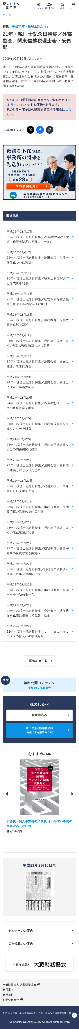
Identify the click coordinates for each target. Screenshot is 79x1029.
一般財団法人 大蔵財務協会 (19, 984)
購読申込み (49, 8)
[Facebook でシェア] (40, 130)
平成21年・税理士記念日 (29, 26)
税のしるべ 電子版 (11, 5)
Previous (6, 794)
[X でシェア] (30, 130)
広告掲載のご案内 (20, 943)
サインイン (38, 8)
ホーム (7, 14)
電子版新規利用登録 (39, 730)
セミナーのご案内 (20, 930)
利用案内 (8, 989)
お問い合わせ (11, 999)
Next (72, 794)
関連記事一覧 (38, 660)
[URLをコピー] (49, 130)
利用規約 (8, 994)
